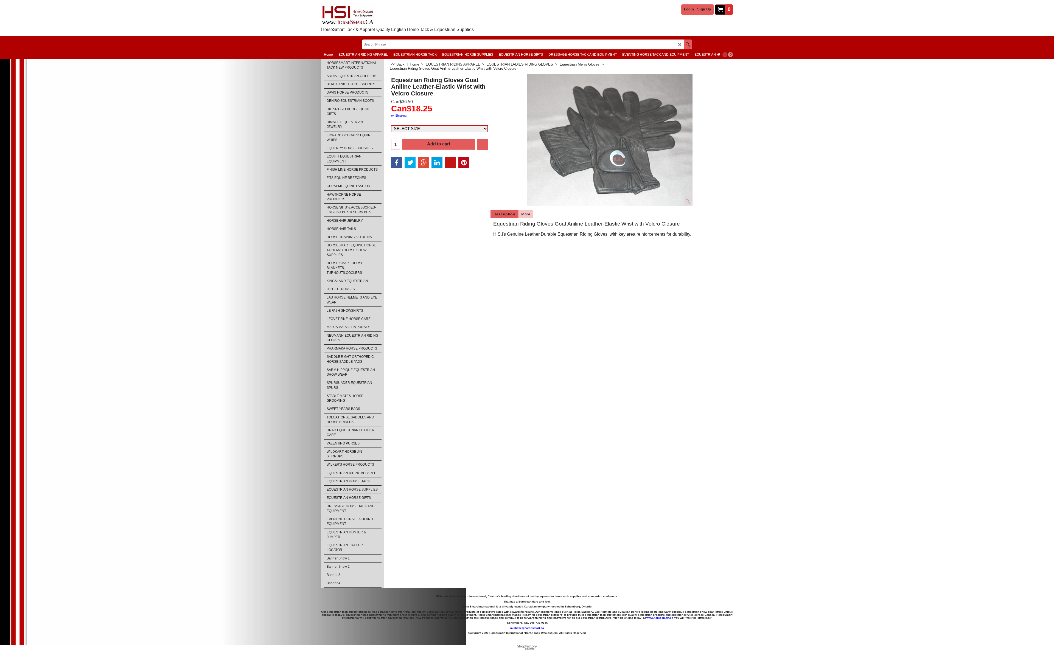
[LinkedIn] (436, 162)
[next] (730, 54)
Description (504, 214)
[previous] (724, 54)
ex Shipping (399, 115)
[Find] (688, 44)
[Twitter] (410, 162)
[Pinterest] (463, 162)
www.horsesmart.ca (659, 617)
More (525, 214)
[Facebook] (396, 162)
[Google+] (423, 162)
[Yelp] (450, 162)
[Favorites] (482, 144)
